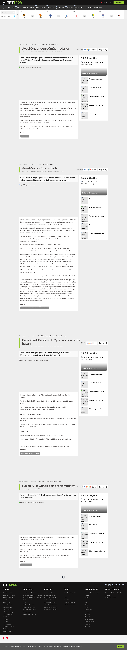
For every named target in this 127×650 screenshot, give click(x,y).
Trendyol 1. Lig (6, 602)
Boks (86, 600)
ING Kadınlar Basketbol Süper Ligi (32, 597)
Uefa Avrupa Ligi (7, 609)
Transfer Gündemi (7, 605)
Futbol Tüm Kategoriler (9, 595)
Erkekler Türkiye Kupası (29, 605)
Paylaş (101, 50)
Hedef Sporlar (88, 609)
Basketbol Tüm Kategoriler (30, 592)
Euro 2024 (5, 600)
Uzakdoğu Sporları (89, 621)
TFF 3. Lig (5, 621)
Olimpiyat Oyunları (90, 619)
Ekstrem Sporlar (89, 617)
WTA (65, 597)
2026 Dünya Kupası (8, 592)
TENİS (66, 589)
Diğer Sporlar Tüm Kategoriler (92, 592)
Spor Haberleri (23, 44)
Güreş (86, 605)
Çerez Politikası (77, 646)
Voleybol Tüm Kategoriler (50, 592)
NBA (24, 602)
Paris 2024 (33, 44)
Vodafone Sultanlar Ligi (50, 597)
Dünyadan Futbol (7, 614)
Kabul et (120, 646)
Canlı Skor (3, 16)
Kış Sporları (88, 614)
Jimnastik (87, 626)
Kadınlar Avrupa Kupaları (29, 614)
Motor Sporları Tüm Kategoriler (113, 592)
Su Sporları (87, 624)
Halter (86, 607)
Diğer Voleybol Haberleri (50, 609)
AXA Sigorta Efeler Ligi (50, 595)
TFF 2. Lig (5, 619)
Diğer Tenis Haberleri (69, 602)
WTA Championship (69, 605)
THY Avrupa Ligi (27, 600)
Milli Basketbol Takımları (29, 609)
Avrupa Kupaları (27, 612)
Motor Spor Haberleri (110, 597)
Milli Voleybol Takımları (50, 602)
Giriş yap (118, 2)
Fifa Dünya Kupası (7, 629)
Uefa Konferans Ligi (8, 612)
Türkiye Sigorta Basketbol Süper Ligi (32, 595)
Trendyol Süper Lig (8, 597)
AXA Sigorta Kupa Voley (50, 600)
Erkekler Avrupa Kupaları (50, 607)
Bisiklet (86, 597)
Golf (86, 602)
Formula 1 (107, 595)
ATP (65, 595)
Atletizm (87, 595)
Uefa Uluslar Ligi (7, 624)
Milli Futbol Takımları (8, 626)
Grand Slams (67, 600)
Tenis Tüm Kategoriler (70, 592)
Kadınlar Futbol (7, 631)
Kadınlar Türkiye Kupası (29, 607)
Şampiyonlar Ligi (7, 607)
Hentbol (87, 612)
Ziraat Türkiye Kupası (8, 617)
